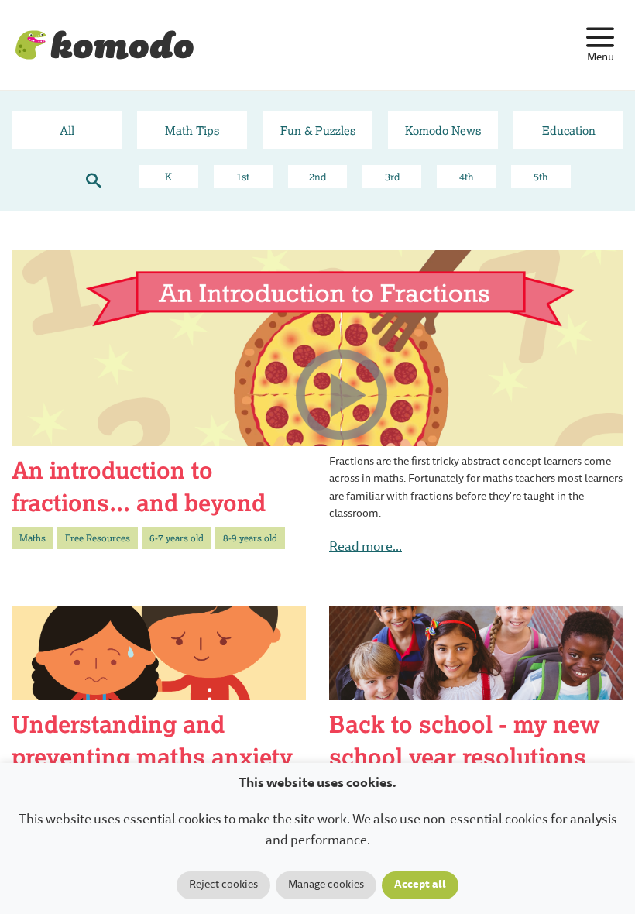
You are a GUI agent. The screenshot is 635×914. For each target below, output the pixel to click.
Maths (32, 538)
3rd (392, 176)
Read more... (365, 548)
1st (242, 176)
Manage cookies (326, 885)
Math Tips (192, 130)
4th (466, 176)
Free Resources (97, 538)
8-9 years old (250, 538)
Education (569, 130)
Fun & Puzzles (317, 130)
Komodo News (443, 130)
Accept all (420, 885)
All (67, 130)
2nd (317, 176)
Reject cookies (223, 885)
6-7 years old (176, 538)
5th (541, 176)
